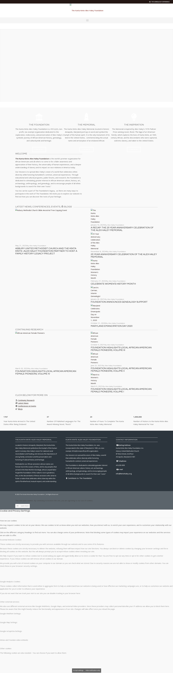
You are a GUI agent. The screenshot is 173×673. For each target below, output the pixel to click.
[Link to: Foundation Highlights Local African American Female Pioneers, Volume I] (95, 383)
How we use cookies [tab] (8, 520)
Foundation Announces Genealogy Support (119, 302)
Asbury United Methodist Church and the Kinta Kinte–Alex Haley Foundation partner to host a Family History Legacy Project (46, 251)
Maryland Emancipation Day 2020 (111, 326)
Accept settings (78, 670)
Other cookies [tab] (5, 648)
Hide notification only (93, 670)
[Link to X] (157, 10)
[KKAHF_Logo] (86, 10)
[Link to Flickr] (164, 10)
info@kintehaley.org (124, 473)
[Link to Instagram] (161, 10)
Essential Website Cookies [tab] (10, 539)
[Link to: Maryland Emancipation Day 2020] (95, 320)
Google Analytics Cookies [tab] (10, 581)
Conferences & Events (27, 406)
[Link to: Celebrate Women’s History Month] (95, 278)
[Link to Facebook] (153, 10)
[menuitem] (87, 20)
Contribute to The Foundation (80, 478)
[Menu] (87, 20)
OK (17, 506)
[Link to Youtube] (168, 10)
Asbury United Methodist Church (127, 451)
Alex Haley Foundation (37, 246)
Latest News (23, 403)
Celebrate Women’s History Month (113, 284)
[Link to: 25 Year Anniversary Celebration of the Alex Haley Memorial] (95, 248)
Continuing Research (26, 400)
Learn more (25, 506)
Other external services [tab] (9, 602)
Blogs (20, 409)
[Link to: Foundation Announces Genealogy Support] (95, 296)
